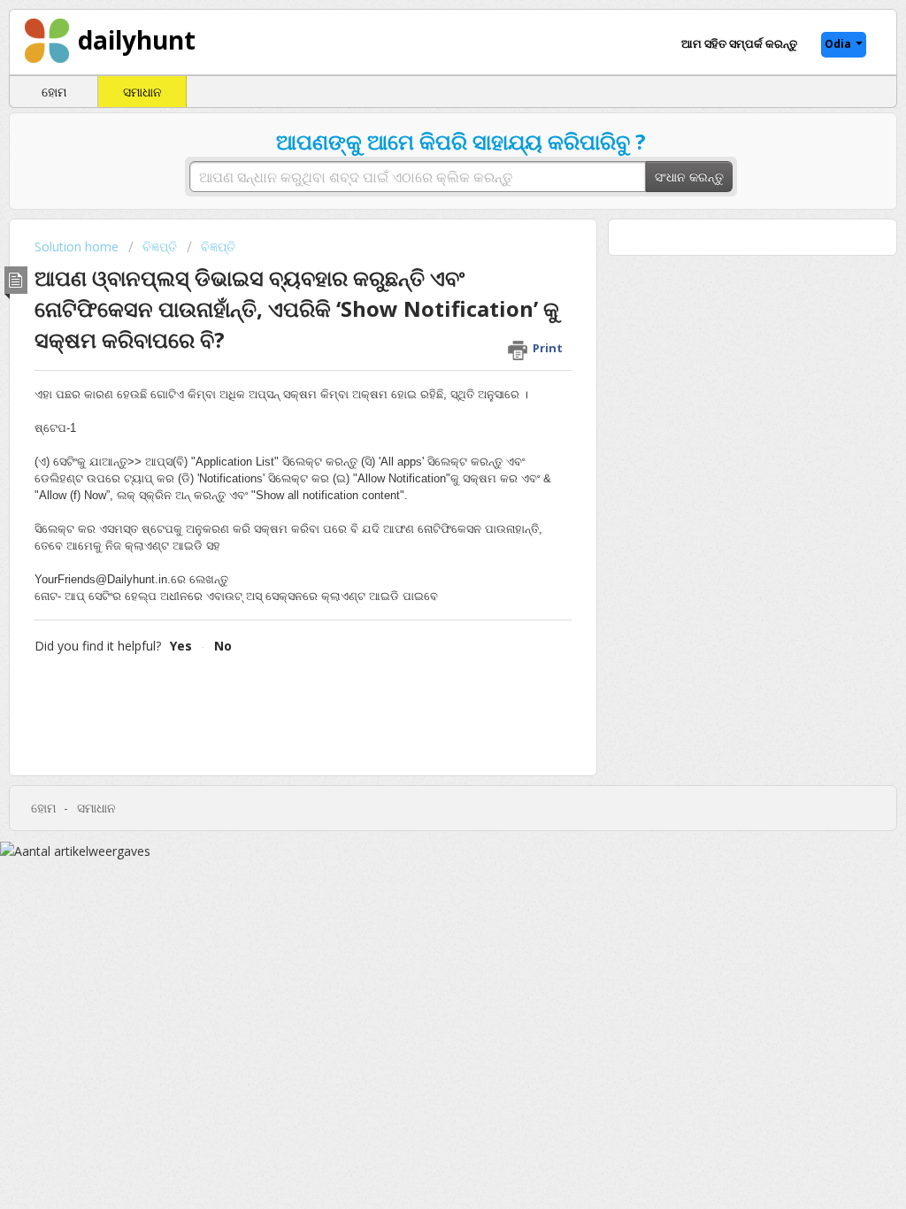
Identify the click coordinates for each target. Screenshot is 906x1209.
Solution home (78, 246)
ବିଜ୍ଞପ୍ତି (159, 246)
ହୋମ (54, 91)
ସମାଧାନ (142, 91)
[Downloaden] (420, 376)
